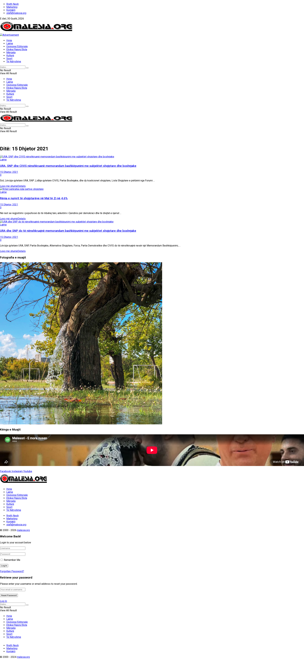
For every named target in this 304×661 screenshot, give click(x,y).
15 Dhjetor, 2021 (9, 171)
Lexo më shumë (13, 186)
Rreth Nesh (12, 4)
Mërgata (11, 52)
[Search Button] (27, 67)
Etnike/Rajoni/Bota (16, 49)
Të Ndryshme (13, 61)
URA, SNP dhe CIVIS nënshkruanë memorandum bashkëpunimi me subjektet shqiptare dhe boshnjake (68, 166)
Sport (9, 58)
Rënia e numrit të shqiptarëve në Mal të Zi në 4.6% (34, 198)
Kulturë (10, 55)
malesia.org (23, 530)
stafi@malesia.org (16, 13)
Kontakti (10, 10)
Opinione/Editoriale (17, 46)
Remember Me (12, 559)
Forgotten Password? (12, 571)
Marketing (11, 7)
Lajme (9, 43)
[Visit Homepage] (36, 31)
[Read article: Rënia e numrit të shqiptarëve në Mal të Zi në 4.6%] (152, 189)
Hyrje (9, 40)
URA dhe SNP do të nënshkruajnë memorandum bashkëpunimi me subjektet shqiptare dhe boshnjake (68, 231)
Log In (3, 601)
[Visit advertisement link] (9, 34)
